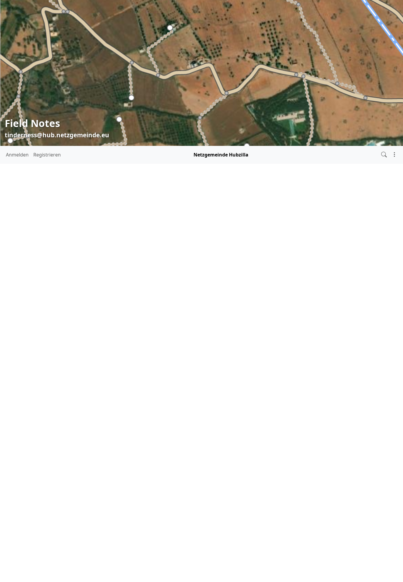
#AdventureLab (25, 341)
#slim (35, 387)
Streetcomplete (170, 223)
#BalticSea (52, 341)
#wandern (82, 397)
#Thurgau (61, 397)
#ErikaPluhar (76, 341)
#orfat (62, 375)
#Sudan (17, 396)
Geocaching (275, 223)
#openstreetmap (30, 375)
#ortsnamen (81, 375)
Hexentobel (140, 239)
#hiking (56, 355)
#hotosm (30, 364)
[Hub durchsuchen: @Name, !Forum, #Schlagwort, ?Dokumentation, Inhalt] (384, 154)
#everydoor (16, 348)
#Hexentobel (35, 355)
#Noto (79, 365)
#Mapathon (60, 365)
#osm (18, 385)
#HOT (71, 355)
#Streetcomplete (66, 386)
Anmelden (17, 155)
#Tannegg (40, 397)
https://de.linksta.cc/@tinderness (41, 315)
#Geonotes (83, 348)
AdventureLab (151, 231)
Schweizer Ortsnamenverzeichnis (156, 278)
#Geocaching (58, 348)
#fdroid (36, 348)
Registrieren (47, 155)
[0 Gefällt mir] (109, 336)
